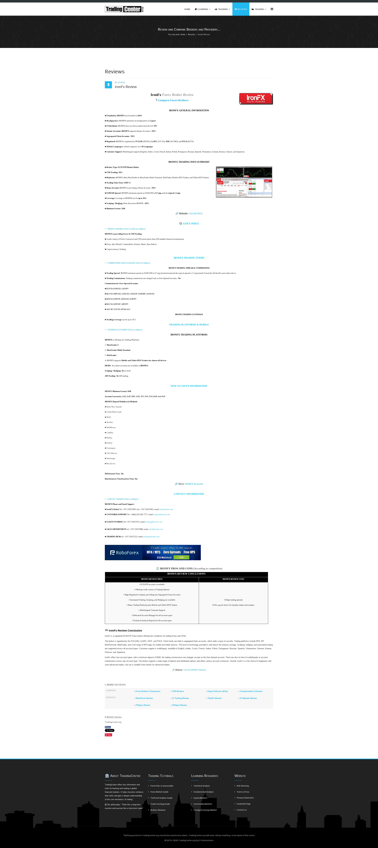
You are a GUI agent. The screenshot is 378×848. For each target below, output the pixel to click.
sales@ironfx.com (156, 529)
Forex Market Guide (159, 792)
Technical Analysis (201, 786)
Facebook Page (243, 804)
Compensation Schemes (251, 691)
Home (187, 9)
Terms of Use (242, 792)
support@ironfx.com (162, 514)
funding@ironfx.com (153, 522)
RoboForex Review (144, 698)
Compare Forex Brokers (173, 100)
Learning (202, 9)
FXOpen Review (143, 705)
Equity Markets (200, 798)
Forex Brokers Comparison (148, 691)
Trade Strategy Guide (160, 804)
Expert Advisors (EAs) (218, 691)
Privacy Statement (245, 798)
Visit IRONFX (196, 213)
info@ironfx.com (166, 509)
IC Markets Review (248, 698)
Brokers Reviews (158, 810)
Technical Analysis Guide (161, 798)
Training (222, 9)
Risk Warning (242, 786)
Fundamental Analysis (203, 792)
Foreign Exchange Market (205, 810)
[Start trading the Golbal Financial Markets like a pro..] (189, 552)
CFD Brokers (178, 691)
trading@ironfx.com (151, 536)
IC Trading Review (180, 698)
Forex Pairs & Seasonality (161, 786)
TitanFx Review (214, 698)
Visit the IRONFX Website (194, 670)
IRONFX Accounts (194, 483)
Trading (259, 9)
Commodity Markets (202, 804)
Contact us (241, 810)
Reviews (242, 9)
